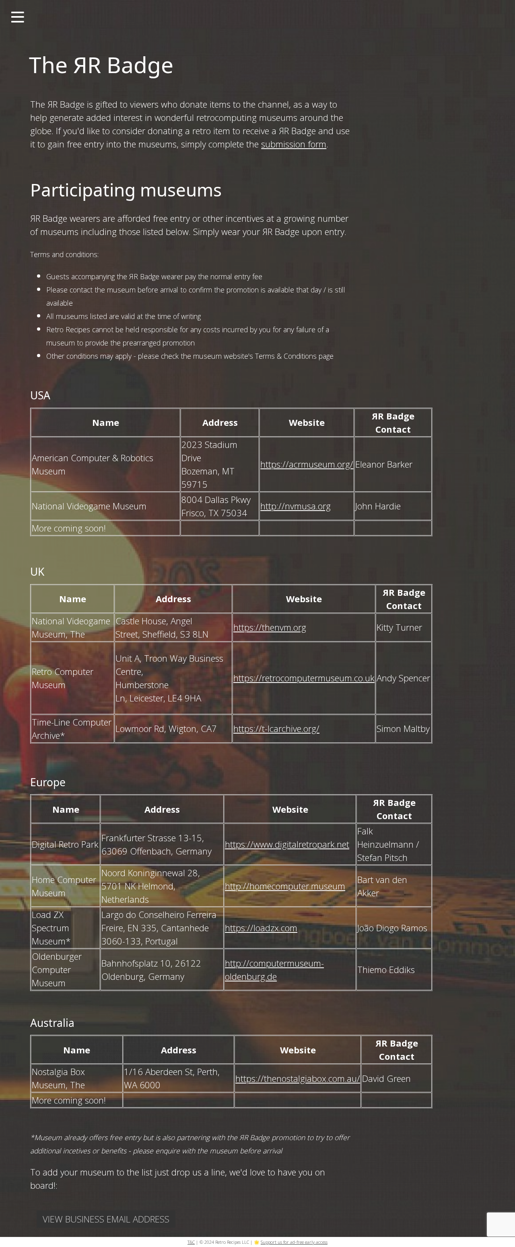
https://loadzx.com (261, 928)
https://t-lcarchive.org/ (276, 728)
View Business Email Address (106, 1219)
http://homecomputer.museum (285, 886)
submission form (293, 144)
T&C (191, 1242)
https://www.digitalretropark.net (287, 844)
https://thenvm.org (269, 627)
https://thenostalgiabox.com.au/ (297, 1078)
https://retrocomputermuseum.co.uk (304, 678)
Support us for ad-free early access (294, 1242)
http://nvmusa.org (295, 506)
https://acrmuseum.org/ (306, 464)
